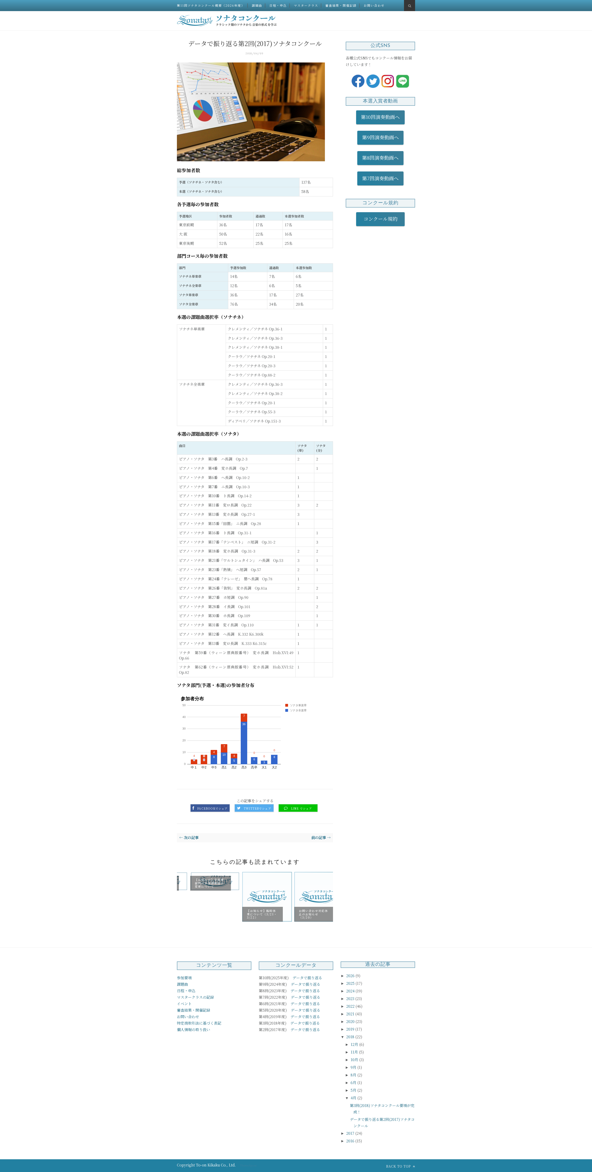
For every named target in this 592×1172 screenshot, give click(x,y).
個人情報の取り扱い (193, 1029)
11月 (355, 1052)
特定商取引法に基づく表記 (199, 1023)
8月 (354, 1075)
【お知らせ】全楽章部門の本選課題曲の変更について (197, 883)
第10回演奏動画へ (380, 116)
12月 (355, 1044)
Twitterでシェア (257, 808)
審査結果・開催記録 (341, 5)
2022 (350, 1006)
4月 (354, 1097)
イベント (184, 1003)
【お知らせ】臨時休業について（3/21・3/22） (250, 914)
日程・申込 (278, 5)
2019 (350, 1029)
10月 (355, 1059)
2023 (350, 998)
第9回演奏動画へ (380, 137)
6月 (354, 1082)
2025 (350, 983)
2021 (350, 1014)
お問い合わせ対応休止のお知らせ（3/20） (301, 914)
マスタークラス (306, 5)
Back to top (399, 1166)
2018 (350, 1036)
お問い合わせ (374, 5)
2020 (350, 1021)
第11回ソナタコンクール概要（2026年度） (211, 5)
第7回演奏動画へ (380, 178)
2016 (350, 1141)
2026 (350, 975)
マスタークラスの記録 (195, 997)
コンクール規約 (383, 218)
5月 (354, 1090)
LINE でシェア (301, 808)
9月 (354, 1067)
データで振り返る (307, 977)
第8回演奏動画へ (380, 157)
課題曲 (257, 5)
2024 (350, 991)
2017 (350, 1133)
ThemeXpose (248, 1165)
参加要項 (184, 977)
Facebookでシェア (212, 808)
